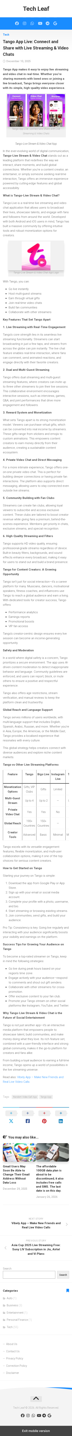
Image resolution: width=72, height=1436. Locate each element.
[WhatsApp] (32, 23)
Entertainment (15, 1312)
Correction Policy (16, 1365)
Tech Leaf (36, 8)
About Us (11, 1344)
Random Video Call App (25, 1097)
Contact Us (13, 1351)
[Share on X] (11, 1117)
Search (7, 1268)
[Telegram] (47, 23)
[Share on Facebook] (27, 1117)
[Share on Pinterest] (44, 1117)
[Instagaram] (24, 23)
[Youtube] (40, 23)
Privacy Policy (14, 1358)
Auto (9, 1298)
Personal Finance (17, 1319)
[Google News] (55, 23)
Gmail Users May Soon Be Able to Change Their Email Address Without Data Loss (16, 1174)
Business (12, 1305)
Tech (6, 34)
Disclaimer (12, 1372)
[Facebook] (17, 23)
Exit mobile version (36, 1431)
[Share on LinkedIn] (61, 1117)
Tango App (46, 1097)
